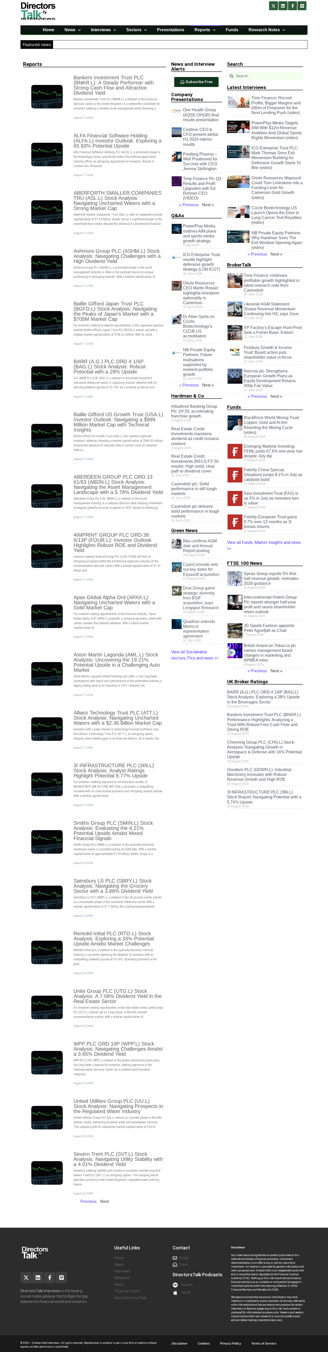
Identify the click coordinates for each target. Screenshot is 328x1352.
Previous (88, 1201)
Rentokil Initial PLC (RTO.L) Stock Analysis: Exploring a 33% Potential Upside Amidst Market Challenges (114, 939)
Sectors (133, 30)
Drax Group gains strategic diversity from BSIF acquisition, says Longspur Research (201, 598)
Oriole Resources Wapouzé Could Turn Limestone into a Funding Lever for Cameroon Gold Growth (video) (277, 188)
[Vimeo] (302, 5)
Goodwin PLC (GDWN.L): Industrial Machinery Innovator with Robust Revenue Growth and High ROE (259, 774)
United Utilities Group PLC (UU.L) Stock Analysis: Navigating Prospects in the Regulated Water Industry (118, 1106)
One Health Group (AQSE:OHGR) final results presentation (201, 115)
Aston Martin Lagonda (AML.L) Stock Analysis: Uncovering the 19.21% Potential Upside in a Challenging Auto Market (117, 662)
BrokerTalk (239, 265)
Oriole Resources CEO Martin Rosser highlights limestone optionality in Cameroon (201, 293)
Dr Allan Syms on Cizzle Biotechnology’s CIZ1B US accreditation (198, 326)
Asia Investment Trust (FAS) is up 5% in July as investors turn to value (271, 498)
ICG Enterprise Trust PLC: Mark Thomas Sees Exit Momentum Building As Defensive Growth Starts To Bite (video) (276, 158)
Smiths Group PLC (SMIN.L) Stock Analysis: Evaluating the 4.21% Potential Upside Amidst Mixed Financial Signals (113, 830)
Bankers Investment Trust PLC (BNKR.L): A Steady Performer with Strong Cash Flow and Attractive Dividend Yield (114, 85)
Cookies (204, 1343)
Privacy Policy (230, 1343)
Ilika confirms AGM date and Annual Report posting (200, 546)
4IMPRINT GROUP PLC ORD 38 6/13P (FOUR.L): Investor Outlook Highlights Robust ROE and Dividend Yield (115, 542)
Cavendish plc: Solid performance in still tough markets (194, 489)
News (70, 30)
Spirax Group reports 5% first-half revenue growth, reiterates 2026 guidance (271, 578)
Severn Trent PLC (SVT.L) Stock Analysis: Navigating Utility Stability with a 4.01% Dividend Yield (118, 1159)
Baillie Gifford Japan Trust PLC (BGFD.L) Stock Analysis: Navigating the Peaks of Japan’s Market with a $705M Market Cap (115, 311)
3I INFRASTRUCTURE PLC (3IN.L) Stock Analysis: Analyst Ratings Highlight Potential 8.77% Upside (114, 770)
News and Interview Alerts (193, 66)
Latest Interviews (246, 87)
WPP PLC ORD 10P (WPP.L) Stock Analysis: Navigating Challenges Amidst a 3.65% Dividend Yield (118, 1049)
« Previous (189, 205)
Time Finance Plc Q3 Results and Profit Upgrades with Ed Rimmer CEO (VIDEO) (202, 189)
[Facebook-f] (292, 5)
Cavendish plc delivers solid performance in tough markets (195, 511)
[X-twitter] (273, 5)
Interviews (101, 30)
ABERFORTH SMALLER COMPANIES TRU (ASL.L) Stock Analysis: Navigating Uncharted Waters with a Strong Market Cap (117, 200)
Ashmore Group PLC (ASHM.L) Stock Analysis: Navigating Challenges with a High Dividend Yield (117, 256)
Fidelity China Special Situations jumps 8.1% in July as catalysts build (273, 475)
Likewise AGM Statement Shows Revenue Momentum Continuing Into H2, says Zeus (271, 309)
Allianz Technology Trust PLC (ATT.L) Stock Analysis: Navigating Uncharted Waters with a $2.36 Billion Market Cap (118, 718)
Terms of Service (263, 1343)
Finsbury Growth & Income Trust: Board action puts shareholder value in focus (268, 352)
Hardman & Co (187, 396)
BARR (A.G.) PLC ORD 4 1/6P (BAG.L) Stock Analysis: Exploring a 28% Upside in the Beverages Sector (263, 697)
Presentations (170, 30)
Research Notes (264, 30)
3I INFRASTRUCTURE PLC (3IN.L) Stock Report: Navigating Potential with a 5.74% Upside (264, 797)
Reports (202, 30)
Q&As (177, 215)
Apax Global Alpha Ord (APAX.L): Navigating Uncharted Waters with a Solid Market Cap (114, 602)
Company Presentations (187, 97)
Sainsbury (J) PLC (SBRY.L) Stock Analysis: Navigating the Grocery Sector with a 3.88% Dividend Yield (113, 886)
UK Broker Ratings (247, 682)
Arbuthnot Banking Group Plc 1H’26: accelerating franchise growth (194, 411)
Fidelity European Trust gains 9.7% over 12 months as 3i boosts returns (270, 522)
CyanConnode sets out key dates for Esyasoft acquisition (201, 569)
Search (235, 64)
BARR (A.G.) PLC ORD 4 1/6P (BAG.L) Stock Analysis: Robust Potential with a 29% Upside (110, 367)
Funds (232, 30)
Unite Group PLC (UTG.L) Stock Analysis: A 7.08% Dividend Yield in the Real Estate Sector (118, 996)
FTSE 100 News (244, 563)
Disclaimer (180, 1343)
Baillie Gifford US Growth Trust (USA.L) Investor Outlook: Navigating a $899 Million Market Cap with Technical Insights (118, 422)
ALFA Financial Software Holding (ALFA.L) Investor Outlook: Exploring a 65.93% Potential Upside (117, 141)
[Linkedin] (283, 5)
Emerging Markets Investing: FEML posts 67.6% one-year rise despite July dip (273, 451)
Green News (184, 530)
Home (48, 30)
